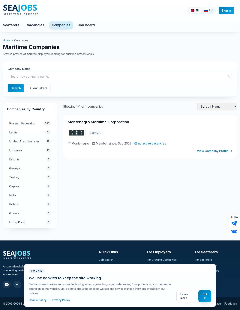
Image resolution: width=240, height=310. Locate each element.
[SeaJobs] (33, 10)
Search (16, 88)
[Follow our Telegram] (234, 223)
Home (6, 40)
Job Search (106, 259)
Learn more (184, 296)
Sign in (226, 10)
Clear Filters (38, 88)
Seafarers (11, 25)
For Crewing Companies (162, 259)
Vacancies (35, 25)
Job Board (86, 25)
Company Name (19, 69)
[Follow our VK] (234, 231)
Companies (61, 25)
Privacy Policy (61, 300)
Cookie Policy (38, 300)
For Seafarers (203, 259)
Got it (204, 296)
